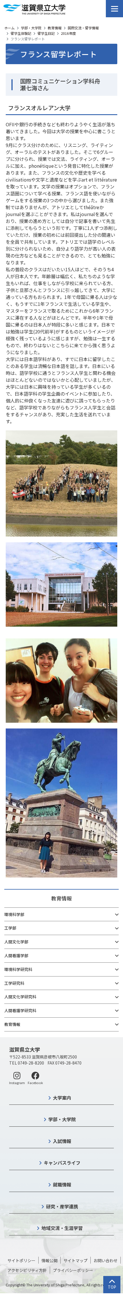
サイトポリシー (21, 1260)
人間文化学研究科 (20, 996)
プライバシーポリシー (73, 1270)
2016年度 (68, 33)
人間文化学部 (16, 942)
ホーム (9, 27)
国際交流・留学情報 (83, 27)
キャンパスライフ (62, 1162)
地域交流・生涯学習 (62, 1227)
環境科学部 (14, 914)
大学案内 (62, 1097)
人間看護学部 (16, 955)
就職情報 (62, 1184)
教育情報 (54, 27)
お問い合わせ (106, 1260)
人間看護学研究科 (20, 1010)
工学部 (10, 928)
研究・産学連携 (62, 1206)
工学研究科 (14, 983)
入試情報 (62, 1141)
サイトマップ (76, 1260)
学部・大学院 (31, 27)
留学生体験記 (21, 33)
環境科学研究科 (18, 969)
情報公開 (49, 1260)
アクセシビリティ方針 (27, 1270)
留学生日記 (46, 33)
